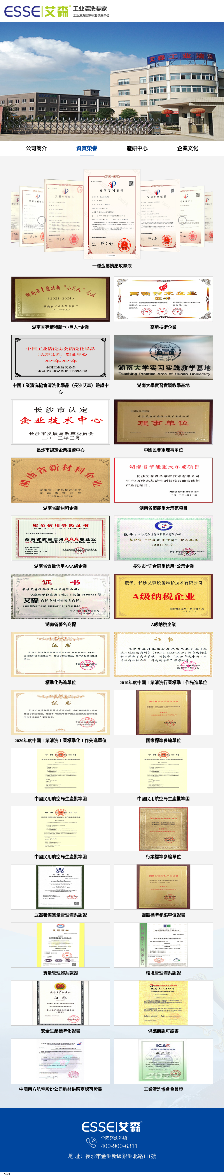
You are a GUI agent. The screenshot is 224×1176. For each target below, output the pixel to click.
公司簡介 (36, 148)
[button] (182, 220)
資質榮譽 (86, 148)
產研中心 (137, 148)
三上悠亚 (5, 1174)
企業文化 (187, 148)
